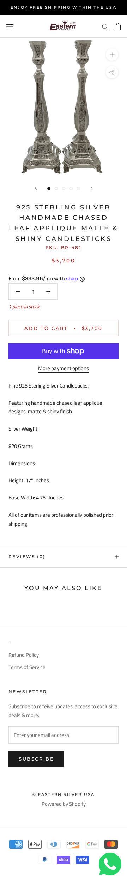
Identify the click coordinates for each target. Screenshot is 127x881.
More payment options (63, 368)
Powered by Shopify (64, 804)
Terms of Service (27, 667)
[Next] (92, 188)
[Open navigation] (9, 26)
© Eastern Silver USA (63, 794)
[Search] (105, 26)
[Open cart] (118, 26)
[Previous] (36, 188)
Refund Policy (23, 655)
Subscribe (36, 759)
